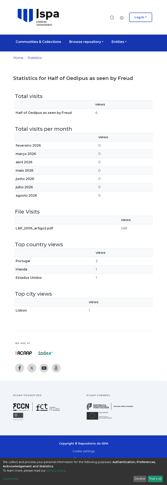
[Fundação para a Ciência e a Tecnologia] (37, 410)
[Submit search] (111, 17)
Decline (139, 479)
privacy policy (55, 470)
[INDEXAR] (45, 353)
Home (18, 58)
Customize (10, 479)
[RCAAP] (56, 368)
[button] (122, 17)
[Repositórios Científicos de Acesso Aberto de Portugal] (24, 353)
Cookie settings (84, 451)
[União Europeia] (102, 419)
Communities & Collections (38, 42)
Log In (139, 17)
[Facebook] (19, 368)
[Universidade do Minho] (18, 420)
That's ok (155, 479)
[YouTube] (44, 368)
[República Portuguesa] (112, 409)
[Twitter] (31, 368)
